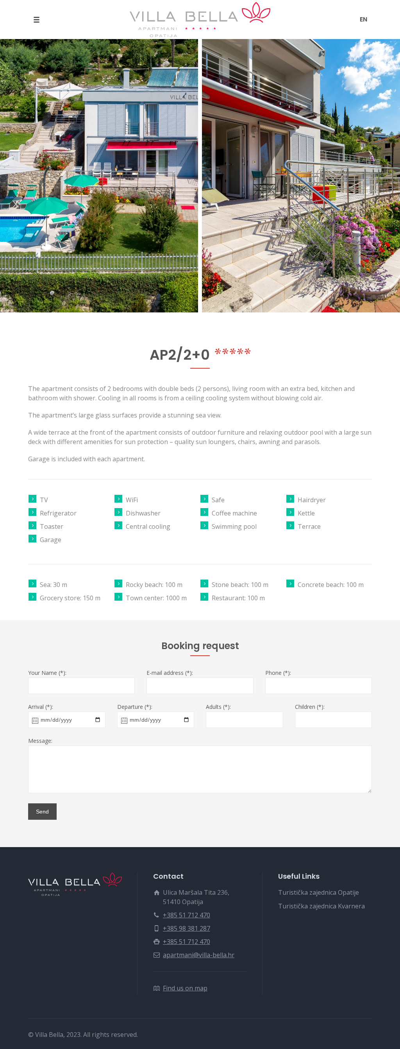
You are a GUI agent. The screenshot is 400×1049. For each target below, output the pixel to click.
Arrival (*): (40, 707)
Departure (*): (134, 707)
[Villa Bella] (200, 19)
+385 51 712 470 (186, 915)
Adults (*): (218, 707)
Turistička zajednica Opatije (318, 892)
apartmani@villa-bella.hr (198, 955)
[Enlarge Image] (99, 175)
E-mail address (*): (169, 673)
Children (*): (310, 707)
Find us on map (185, 988)
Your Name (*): (47, 673)
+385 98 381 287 (186, 928)
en (363, 19)
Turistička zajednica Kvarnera (321, 906)
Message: (40, 741)
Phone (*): (278, 673)
